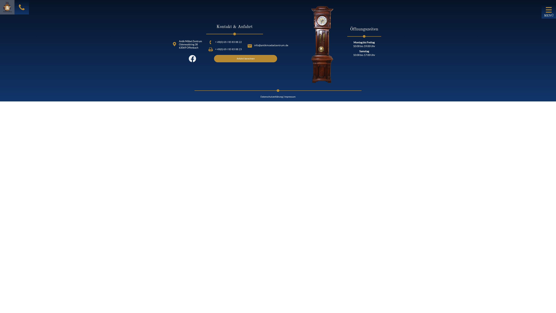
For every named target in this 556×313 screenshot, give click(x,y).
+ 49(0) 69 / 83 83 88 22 (228, 42)
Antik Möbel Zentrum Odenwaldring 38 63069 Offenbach (190, 44)
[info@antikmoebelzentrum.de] (250, 46)
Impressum (290, 96)
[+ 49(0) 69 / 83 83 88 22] (211, 42)
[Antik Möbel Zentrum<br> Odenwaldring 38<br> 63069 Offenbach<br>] (174, 44)
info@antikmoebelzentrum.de (271, 45)
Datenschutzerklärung (271, 96)
